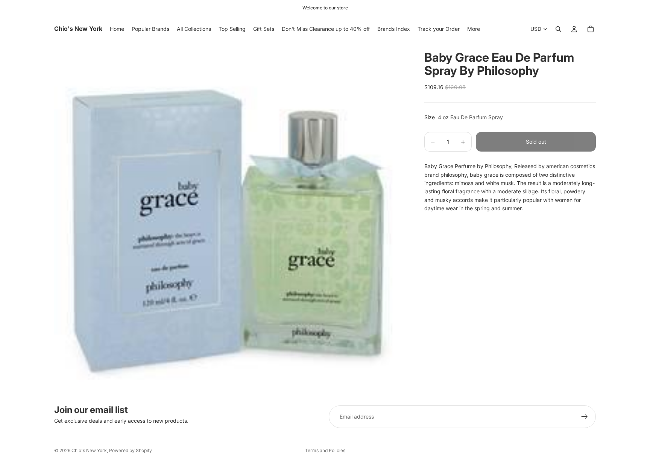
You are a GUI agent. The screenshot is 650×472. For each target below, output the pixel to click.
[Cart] (590, 29)
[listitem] (473, 29)
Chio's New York (89, 450)
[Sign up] (584, 417)
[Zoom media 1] (230, 218)
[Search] (558, 29)
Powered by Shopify (130, 450)
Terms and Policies (325, 450)
